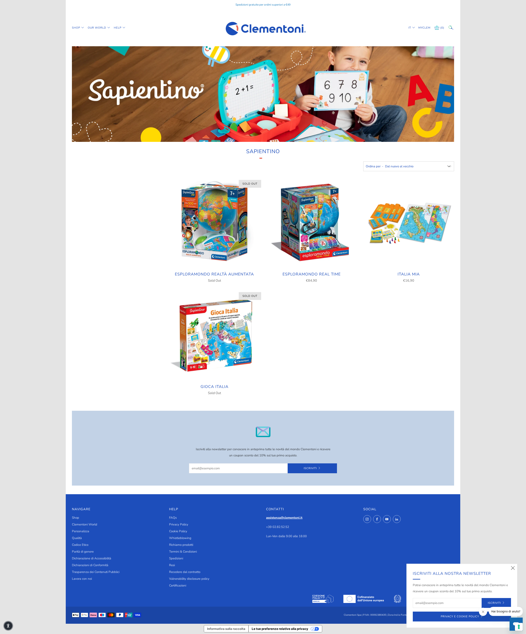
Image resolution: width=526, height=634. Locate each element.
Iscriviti (310, 468)
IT (409, 28)
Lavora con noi (82, 579)
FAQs (173, 518)
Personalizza (80, 531)
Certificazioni (177, 585)
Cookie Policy (178, 531)
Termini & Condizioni (183, 552)
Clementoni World (84, 524)
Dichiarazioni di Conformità (90, 565)
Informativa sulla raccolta (226, 629)
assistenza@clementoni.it (284, 518)
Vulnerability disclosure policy (189, 579)
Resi (172, 565)
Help (117, 28)
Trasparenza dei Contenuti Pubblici (95, 572)
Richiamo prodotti (181, 545)
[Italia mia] (408, 222)
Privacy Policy (178, 524)
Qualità (77, 538)
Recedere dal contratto (184, 572)
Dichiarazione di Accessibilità (91, 558)
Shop (76, 28)
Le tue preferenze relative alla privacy (280, 629)
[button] (8, 626)
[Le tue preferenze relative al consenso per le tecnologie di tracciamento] (519, 627)
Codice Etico (80, 545)
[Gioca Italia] (214, 335)
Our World (97, 28)
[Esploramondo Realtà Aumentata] (214, 222)
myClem (421, 28)
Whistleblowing (180, 538)
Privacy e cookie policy (460, 616)
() (442, 28)
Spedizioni (176, 558)
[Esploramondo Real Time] (311, 222)
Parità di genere (83, 552)
